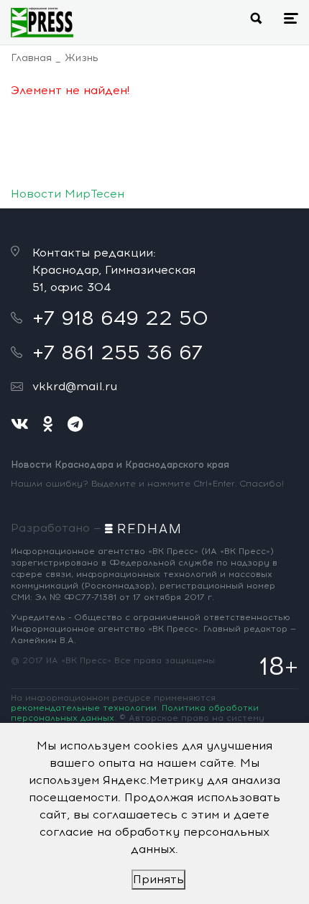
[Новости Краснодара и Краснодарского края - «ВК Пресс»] (42, 22)
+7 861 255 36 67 (117, 352)
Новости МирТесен (67, 193)
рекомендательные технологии (84, 708)
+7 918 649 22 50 (120, 317)
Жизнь (81, 58)
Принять (158, 879)
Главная (31, 58)
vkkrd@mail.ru (74, 386)
